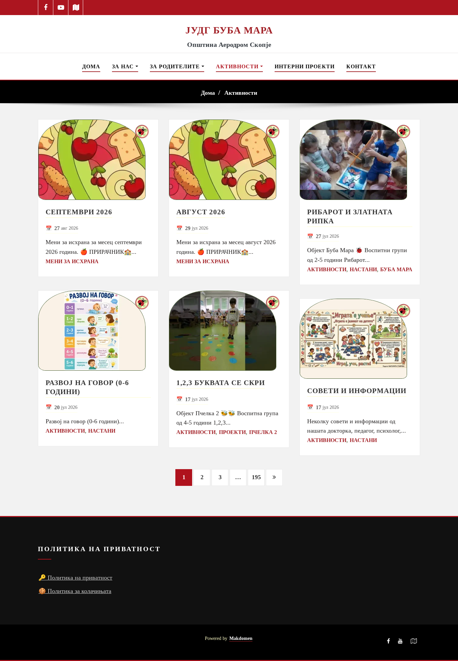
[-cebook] (45, 7)
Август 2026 (200, 212)
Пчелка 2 (263, 432)
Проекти (232, 432)
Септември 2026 (79, 212)
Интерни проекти (305, 66)
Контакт (361, 66)
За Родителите (176, 66)
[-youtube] (400, 642)
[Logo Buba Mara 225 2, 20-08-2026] (229, 19)
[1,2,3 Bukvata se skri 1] (229, 331)
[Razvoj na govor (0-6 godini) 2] (98, 331)
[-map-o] (413, 642)
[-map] (75, 7)
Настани (101, 431)
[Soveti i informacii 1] (360, 339)
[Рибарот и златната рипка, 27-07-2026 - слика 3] (360, 160)
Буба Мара (396, 269)
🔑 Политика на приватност (75, 577)
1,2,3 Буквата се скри (220, 382)
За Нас (123, 66)
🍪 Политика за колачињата (75, 591)
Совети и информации (356, 390)
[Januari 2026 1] (98, 160)
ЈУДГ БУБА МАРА (229, 30)
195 (256, 477)
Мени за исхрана (72, 261)
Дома (91, 66)
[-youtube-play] (60, 7)
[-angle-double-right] (274, 477)
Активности (238, 66)
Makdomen (240, 638)
